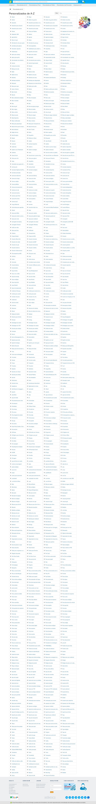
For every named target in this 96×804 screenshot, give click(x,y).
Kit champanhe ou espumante (69, 415)
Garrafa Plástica (32, 374)
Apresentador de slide (50, 57)
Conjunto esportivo (66, 265)
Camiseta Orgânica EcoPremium (19, 170)
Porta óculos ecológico (17, 579)
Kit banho (47, 403)
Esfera (46, 337)
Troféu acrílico (65, 758)
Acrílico (63, 28)
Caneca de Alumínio (16, 175)
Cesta (46, 230)
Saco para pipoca (32, 694)
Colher (13, 259)
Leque (13, 472)
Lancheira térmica (49, 461)
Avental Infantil (48, 63)
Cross (46, 299)
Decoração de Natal (66, 305)
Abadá (13, 17)
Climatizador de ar (49, 253)
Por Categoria (11, 787)
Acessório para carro (50, 22)
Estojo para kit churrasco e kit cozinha (20, 348)
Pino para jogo (48, 565)
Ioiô (63, 389)
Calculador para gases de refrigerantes (20, 164)
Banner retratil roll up (67, 80)
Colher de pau (32, 259)
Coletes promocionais (67, 256)
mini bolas (64, 510)
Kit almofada (31, 400)
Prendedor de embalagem (51, 642)
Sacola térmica (65, 692)
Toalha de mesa (49, 743)
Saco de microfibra (49, 674)
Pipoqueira (14, 567)
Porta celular (48, 593)
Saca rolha (31, 668)
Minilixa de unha (32, 513)
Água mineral (65, 37)
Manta (46, 490)
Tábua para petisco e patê (51, 726)
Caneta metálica (66, 195)
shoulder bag (14, 700)
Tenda (13, 738)
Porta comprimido (49, 596)
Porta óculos (65, 576)
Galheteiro (31, 369)
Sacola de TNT (32, 689)
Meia (30, 510)
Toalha (46, 741)
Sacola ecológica (15, 692)
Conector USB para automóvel (35, 265)
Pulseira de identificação (34, 651)
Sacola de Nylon (32, 683)
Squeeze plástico (66, 706)
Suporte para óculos (33, 712)
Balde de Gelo (32, 71)
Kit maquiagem (48, 441)
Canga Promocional (66, 201)
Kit (29, 397)
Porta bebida (14, 585)
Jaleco (30, 392)
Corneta (47, 294)
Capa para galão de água (34, 216)
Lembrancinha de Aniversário (35, 469)
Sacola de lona (15, 683)
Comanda (14, 262)
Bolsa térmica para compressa (18, 126)
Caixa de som (15, 155)
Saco (63, 668)
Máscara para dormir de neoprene (36, 504)
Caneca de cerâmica (50, 175)
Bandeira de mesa (33, 77)
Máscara (47, 498)
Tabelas (64, 720)
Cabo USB (64, 141)
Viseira (63, 769)
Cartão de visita (15, 227)
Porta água (64, 579)
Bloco (46, 95)
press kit (64, 642)
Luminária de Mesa (16, 481)
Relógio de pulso (49, 663)
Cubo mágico (31, 302)
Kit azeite (31, 403)
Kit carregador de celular (17, 415)
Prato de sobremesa (16, 642)
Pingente (30, 565)
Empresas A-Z (11, 785)
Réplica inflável (15, 660)
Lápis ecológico (15, 467)
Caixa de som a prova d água (35, 155)
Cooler (30, 268)
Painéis (13, 542)
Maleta (63, 487)
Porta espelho (48, 605)
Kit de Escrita (65, 423)
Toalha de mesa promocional (68, 743)
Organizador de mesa (33, 539)
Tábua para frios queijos (17, 726)
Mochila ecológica (66, 516)
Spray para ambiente (16, 703)
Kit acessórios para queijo (51, 397)
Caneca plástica (15, 184)
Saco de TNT (31, 677)
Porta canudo (48, 588)
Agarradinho (14, 37)
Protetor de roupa (16, 648)
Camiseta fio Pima (66, 170)
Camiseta (47, 167)
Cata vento (64, 227)
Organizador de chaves (17, 539)
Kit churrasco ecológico (50, 418)
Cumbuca (14, 305)
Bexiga (30, 92)
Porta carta (14, 591)
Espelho (30, 340)
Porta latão (47, 614)
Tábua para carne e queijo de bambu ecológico (72, 723)
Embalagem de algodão (67, 319)
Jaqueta (47, 392)
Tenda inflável (32, 738)
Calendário (31, 164)
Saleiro (13, 697)
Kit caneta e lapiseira (50, 412)
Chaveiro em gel (15, 244)
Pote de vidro (15, 637)
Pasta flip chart (48, 547)
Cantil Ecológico (65, 204)
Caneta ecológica (32, 193)
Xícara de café (32, 775)
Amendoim (64, 45)
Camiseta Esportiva (49, 170)
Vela (46, 764)
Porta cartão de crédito (17, 593)
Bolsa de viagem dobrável (51, 115)
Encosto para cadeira (33, 328)
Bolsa (63, 109)
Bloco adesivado (66, 95)
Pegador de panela (16, 553)
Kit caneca (14, 412)
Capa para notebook (33, 219)
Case (46, 227)
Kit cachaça (14, 409)
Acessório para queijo (33, 28)
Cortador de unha (32, 296)
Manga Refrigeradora (33, 490)
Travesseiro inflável (66, 755)
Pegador (64, 550)
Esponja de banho (49, 343)
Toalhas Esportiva (66, 749)
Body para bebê (65, 100)
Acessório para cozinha (67, 25)
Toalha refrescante (49, 749)
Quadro (64, 651)
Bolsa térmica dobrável (67, 123)
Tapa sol (64, 732)
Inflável (47, 389)
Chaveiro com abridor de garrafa (52, 239)
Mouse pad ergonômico (17, 530)
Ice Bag (64, 386)
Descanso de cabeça (33, 308)
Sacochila (14, 671)
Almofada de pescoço (33, 43)
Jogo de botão (15, 397)
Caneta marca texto (49, 195)
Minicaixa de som (15, 513)
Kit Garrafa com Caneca (34, 432)
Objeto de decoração (67, 533)
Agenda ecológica (49, 37)
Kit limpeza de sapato (67, 438)
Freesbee (14, 366)
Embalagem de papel (50, 322)
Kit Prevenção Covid (33, 449)
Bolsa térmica (48, 123)
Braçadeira (31, 135)
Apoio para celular (33, 54)
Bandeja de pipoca (16, 80)
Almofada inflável (66, 43)
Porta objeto (31, 619)
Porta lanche (14, 611)
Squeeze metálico (49, 706)
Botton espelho (48, 132)
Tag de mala (48, 729)
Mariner (64, 495)
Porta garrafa (65, 605)
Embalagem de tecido (67, 322)
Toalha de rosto (32, 746)
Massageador (48, 507)
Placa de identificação (16, 573)
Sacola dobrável (65, 689)
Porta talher (14, 631)
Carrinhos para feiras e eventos (52, 224)
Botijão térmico (15, 132)
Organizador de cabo (67, 536)
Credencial (14, 299)
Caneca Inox (65, 178)
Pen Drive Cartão (15, 556)
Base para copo (15, 86)
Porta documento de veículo (68, 602)
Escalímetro (65, 331)
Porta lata (14, 614)
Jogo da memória (66, 394)
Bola (30, 103)
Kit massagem (15, 443)
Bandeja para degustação (34, 80)
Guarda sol (47, 383)
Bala (46, 66)
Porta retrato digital (33, 625)
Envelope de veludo (33, 331)
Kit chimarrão (15, 418)
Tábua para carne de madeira (35, 723)
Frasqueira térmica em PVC (68, 363)
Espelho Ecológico (16, 343)
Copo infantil (48, 279)
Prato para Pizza (32, 642)
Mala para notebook (49, 487)
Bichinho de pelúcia (49, 92)
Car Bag (47, 219)
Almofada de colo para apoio (18, 43)
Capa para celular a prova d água (19, 216)
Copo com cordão (16, 273)
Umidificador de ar (16, 764)
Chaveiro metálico (33, 247)
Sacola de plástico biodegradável (36, 686)
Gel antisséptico (32, 377)
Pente (13, 559)
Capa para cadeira (33, 213)
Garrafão (64, 371)
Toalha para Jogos (66, 746)
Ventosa (64, 766)
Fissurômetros (32, 357)
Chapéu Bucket (15, 236)
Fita (46, 357)
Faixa (30, 351)
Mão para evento (32, 493)
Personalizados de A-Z (22, 5)
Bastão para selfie (33, 86)
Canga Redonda (15, 204)
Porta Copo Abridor (33, 599)
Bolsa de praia (15, 115)
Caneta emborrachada (50, 193)
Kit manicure (31, 441)
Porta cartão (65, 591)
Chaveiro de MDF (32, 242)
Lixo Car (64, 475)
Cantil (46, 204)
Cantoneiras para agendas (18, 207)
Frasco (13, 363)
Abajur (30, 17)
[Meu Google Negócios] (88, 796)
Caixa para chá (15, 158)
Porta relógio (65, 622)
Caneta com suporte (49, 190)
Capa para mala (15, 219)
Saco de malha (32, 674)
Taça (63, 715)
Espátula (64, 337)
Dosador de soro (49, 317)
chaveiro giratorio (66, 244)
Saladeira (64, 694)
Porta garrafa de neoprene (18, 608)
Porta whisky (48, 634)
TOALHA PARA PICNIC (17, 749)
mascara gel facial (66, 498)
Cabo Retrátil (48, 141)
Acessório (14, 22)
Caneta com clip (15, 190)
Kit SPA (13, 452)
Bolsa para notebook (66, 120)
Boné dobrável (15, 129)
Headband (64, 383)
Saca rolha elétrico (49, 668)
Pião (46, 562)
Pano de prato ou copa (17, 544)
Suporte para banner (50, 712)
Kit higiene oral (65, 432)
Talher (13, 732)
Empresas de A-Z (77, 5)
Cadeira (47, 144)
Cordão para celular (66, 291)
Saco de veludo (48, 677)
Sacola (63, 677)
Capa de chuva (65, 210)
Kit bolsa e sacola (49, 406)
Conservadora (15, 268)
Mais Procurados (12, 791)
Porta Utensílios (48, 631)
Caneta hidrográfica (66, 193)
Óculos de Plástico (33, 31)
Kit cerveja (31, 415)
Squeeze (30, 703)
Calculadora (48, 161)
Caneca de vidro (32, 178)
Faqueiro (64, 351)
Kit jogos (30, 438)
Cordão (64, 288)
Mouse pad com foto (66, 527)
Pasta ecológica (65, 544)
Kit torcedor (48, 455)
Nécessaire (64, 530)
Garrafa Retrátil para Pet (50, 374)
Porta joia (64, 608)
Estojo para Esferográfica (68, 345)
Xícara (13, 775)
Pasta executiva (15, 547)
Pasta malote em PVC (67, 547)
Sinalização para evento (50, 700)
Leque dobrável (32, 472)
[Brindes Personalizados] (84, 22)
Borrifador (64, 129)
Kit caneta (31, 412)
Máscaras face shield (67, 504)
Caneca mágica (15, 181)
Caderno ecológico (33, 149)
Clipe (63, 253)
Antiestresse (14, 51)
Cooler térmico (48, 268)
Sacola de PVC (48, 686)
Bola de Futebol (65, 103)
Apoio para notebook (50, 54)
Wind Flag (47, 772)
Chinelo (30, 250)
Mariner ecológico (16, 498)
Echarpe (13, 319)
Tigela (13, 741)
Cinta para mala (32, 253)
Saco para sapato (49, 694)
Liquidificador (48, 472)
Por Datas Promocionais (13, 793)
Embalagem (48, 319)
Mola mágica (31, 521)
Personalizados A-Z (13, 784)
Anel (63, 48)
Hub (46, 386)
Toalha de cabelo (15, 743)
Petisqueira (14, 562)
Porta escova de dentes (17, 605)
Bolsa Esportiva (15, 118)
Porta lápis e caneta (49, 611)
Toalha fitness (48, 746)
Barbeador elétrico (66, 83)
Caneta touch (15, 201)
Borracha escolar (49, 129)
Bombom (47, 126)
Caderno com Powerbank (17, 149)
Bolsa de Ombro (66, 112)
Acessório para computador (51, 25)
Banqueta (14, 83)
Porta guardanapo (33, 608)
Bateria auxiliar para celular (51, 89)
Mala (13, 484)
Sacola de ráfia (65, 686)
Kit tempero (14, 455)
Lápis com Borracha (49, 464)
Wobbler (64, 772)
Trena (13, 758)
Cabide (30, 141)
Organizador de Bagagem (51, 536)
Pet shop (30, 562)
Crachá (47, 296)
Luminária (47, 478)
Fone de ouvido (32, 360)
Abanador (47, 17)
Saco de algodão (32, 671)
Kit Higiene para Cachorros (18, 435)
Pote (63, 634)
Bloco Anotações (32, 97)
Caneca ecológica (49, 178)
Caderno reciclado (66, 149)
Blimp (30, 95)
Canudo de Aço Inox (33, 207)
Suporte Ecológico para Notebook (19, 712)
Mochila (64, 513)
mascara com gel (32, 501)
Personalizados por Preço (35, 5)
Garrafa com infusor (16, 371)
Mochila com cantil (16, 516)
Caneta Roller (65, 198)
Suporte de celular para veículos (36, 709)
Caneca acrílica (48, 172)
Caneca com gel (66, 172)
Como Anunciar (26, 785)
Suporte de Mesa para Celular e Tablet (71, 709)
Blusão (30, 100)
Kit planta (64, 446)
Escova (13, 334)
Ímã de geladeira (32, 45)
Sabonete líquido (15, 668)
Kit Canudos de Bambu (67, 412)
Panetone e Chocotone (67, 542)
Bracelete (64, 135)
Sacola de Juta (65, 680)
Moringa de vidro (49, 524)
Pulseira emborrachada (50, 651)
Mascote (13, 507)
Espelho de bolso (66, 340)
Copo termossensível (16, 288)
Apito (46, 51)
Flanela (13, 360)
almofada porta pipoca (17, 45)
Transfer (13, 755)
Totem (30, 752)
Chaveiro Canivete (33, 239)
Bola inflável (65, 106)
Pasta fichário (32, 547)
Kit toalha (31, 455)
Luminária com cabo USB (68, 478)
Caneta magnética (33, 195)
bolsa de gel (48, 112)
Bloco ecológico (65, 97)
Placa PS (47, 573)
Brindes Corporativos (40, 787)
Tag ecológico (65, 729)
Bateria (30, 89)
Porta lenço (64, 614)
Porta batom (65, 582)
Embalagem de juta (33, 322)
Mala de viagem (48, 484)
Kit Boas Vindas (32, 406)
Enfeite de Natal (65, 328)
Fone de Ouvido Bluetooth (51, 360)
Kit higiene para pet (33, 435)
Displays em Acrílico (49, 314)
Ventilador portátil (32, 766)
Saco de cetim (48, 671)
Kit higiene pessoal (49, 435)
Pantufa (30, 544)
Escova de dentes (66, 334)
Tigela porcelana (32, 741)
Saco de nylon (65, 674)
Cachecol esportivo (33, 144)
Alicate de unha (48, 40)
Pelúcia (30, 553)
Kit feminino (48, 429)
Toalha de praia (15, 746)
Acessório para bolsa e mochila (35, 22)
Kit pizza (47, 446)
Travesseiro (48, 755)
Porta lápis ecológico (66, 611)
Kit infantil (14, 438)
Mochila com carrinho (33, 516)
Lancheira (31, 461)
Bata (46, 86)
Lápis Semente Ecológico (51, 467)
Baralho (47, 83)
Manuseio (14, 493)
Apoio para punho (16, 57)
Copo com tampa (49, 273)
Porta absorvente (49, 579)
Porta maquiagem (66, 617)
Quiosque (47, 654)
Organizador (31, 536)
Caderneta (14, 146)
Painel (30, 542)
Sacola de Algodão (16, 680)
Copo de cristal (32, 276)
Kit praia (13, 449)
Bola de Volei (48, 106)
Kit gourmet (48, 432)
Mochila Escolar (15, 518)
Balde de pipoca (49, 71)
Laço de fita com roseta (17, 461)
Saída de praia (48, 666)
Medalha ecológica (16, 510)
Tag (29, 729)
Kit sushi (30, 452)
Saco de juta (14, 674)
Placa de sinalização (33, 573)
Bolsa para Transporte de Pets (35, 123)
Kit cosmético (48, 420)
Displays (30, 314)
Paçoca (64, 539)
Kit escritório (65, 426)
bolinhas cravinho (49, 109)
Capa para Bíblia (15, 213)
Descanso (14, 308)
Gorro (30, 380)
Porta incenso (48, 608)
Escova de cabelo (32, 334)
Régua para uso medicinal (68, 657)
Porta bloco (31, 585)
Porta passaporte (66, 619)
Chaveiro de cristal (16, 242)
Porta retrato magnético (67, 625)
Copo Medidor (32, 282)
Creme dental (32, 299)
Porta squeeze (32, 628)
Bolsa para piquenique (17, 123)
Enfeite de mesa (49, 328)
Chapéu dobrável (49, 236)
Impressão (31, 389)
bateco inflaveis (15, 89)
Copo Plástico (65, 282)
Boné (63, 126)
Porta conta (64, 596)
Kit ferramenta (65, 429)
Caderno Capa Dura (66, 146)
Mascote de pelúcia (33, 507)
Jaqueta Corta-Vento (66, 392)
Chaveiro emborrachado (67, 242)
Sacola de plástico (16, 686)
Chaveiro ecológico (49, 242)
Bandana (64, 74)
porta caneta (14, 588)
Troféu (46, 758)
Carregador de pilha (49, 221)
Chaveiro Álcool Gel (16, 239)
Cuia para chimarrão (66, 302)
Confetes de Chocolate (50, 265)
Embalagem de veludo (34, 325)
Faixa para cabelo (49, 351)
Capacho (47, 210)
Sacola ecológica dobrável (34, 692)
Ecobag (30, 319)
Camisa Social (32, 167)
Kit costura (64, 420)
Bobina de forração (49, 100)
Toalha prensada (32, 749)
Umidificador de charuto (34, 764)
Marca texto (48, 495)
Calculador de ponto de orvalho (69, 161)
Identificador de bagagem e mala (19, 389)
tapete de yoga (32, 735)
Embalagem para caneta (67, 325)
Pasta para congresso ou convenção (20, 550)
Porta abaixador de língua (34, 579)
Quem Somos (25, 784)
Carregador (64, 219)
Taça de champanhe (33, 717)
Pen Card (47, 553)
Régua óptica (15, 657)
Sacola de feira (48, 680)
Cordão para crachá (16, 294)
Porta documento (49, 602)
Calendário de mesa (49, 164)
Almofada (64, 40)
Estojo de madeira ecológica (51, 345)
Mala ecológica (32, 487)
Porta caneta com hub (33, 588)
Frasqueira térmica (49, 363)
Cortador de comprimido (67, 294)
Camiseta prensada (16, 172)
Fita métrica (65, 357)
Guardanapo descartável (34, 383)
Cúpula (13, 210)
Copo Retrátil (14, 285)
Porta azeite (48, 582)
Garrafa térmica (65, 374)
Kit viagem (14, 458)
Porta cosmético (15, 602)
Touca (46, 752)
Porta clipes (31, 596)
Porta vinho (14, 634)
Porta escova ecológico (34, 605)
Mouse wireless (32, 530)
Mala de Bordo (32, 484)
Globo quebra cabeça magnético (69, 377)
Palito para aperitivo (49, 542)
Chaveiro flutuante (49, 244)
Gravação (47, 380)
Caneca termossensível (17, 187)
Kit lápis (47, 438)
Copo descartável (49, 276)
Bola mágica (14, 109)
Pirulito (46, 567)
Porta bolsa (64, 585)
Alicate (30, 40)
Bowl (63, 132)
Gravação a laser (66, 380)
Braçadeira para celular (50, 135)
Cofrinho (13, 256)
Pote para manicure (49, 637)
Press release (15, 645)
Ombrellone (14, 536)
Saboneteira (65, 666)
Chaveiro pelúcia (49, 247)
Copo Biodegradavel (33, 270)
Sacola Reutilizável (49, 692)
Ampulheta (47, 48)
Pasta (46, 544)
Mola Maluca (48, 521)
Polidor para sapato (33, 576)
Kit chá (46, 415)
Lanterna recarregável (17, 464)
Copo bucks (48, 270)
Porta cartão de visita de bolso (35, 593)
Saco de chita (65, 671)
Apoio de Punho (65, 51)
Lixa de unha (65, 472)
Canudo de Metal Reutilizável (51, 207)
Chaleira (13, 233)
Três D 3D (64, 752)
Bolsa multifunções (16, 120)
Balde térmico (15, 74)
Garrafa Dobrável (49, 371)
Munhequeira (48, 530)
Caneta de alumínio (66, 190)
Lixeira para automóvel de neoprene (37, 475)
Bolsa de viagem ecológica (68, 115)
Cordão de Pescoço (16, 291)
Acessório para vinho (50, 28)
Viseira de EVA (15, 772)
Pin (63, 562)
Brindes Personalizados (41, 784)
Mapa (46, 493)
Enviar (52, 792)
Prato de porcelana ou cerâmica (52, 640)
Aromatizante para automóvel (35, 60)
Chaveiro (64, 236)
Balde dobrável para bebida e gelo (70, 71)
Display (63, 311)
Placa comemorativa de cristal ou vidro (54, 570)
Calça (13, 161)
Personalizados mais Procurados (64, 5)
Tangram (47, 732)
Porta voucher (32, 634)
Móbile (63, 481)
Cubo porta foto (48, 302)
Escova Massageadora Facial (18, 337)
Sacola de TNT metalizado (51, 689)
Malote (13, 490)
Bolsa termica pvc (32, 126)
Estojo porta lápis (32, 348)
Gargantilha (48, 369)
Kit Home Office (65, 435)
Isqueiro (13, 392)
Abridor (13, 20)
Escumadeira (31, 337)
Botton (30, 132)
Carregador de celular (33, 221)
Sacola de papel (49, 683)
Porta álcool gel (15, 582)
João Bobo (14, 394)
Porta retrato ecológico (50, 625)
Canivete (30, 204)
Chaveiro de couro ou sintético (69, 239)
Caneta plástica (32, 198)
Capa (30, 210)
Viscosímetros (48, 769)
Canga (30, 201)
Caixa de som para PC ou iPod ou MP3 (71, 155)
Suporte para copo (33, 715)
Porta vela (64, 631)
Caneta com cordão (33, 190)
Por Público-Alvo (12, 790)
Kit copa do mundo (66, 418)
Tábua (13, 723)
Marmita (30, 498)
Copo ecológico (15, 279)
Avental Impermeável (33, 63)
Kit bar (63, 403)
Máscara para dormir (16, 504)
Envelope (14, 331)
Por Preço (11, 788)
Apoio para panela (66, 54)
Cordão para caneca (50, 291)
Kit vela (63, 455)
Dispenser (47, 311)
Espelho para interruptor (34, 343)
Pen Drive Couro (32, 556)
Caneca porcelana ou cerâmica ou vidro (54, 184)
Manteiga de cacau (66, 490)
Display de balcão (16, 314)
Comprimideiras (15, 265)
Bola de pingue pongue (34, 106)
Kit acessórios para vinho (17, 400)
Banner (47, 80)
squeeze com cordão (50, 703)
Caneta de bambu (16, 193)
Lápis (30, 464)
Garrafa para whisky (16, 374)
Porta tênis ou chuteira (50, 628)
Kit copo (13, 420)
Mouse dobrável (15, 527)
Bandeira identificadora (50, 77)
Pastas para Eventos (33, 550)
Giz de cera (48, 377)
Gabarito (14, 369)
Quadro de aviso (15, 654)
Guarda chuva (15, 383)
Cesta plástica (65, 230)
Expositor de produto (67, 348)
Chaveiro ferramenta (33, 244)
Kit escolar (47, 426)
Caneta (47, 187)
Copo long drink (15, 282)
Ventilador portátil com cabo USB (52, 766)
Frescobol (31, 366)
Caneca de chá (65, 175)
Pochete (64, 573)
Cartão (63, 224)
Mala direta (14, 487)
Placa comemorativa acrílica (35, 570)
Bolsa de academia (33, 112)
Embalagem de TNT (16, 325)
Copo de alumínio (66, 273)
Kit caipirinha (65, 409)
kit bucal (64, 406)
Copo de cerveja (15, 276)
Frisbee (47, 366)
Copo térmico (65, 285)
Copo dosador (65, 276)
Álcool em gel (15, 40)
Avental (13, 63)
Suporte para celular (16, 715)
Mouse (63, 524)
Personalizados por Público (49, 5)
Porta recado (48, 622)
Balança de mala (15, 69)
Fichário (64, 354)
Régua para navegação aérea (52, 657)
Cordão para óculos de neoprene (36, 291)
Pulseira (13, 651)
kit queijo (47, 449)
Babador (30, 66)
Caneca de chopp (16, 178)
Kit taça (47, 452)
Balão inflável (48, 69)
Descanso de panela (66, 308)
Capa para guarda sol (50, 216)
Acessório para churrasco (34, 25)
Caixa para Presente (50, 158)
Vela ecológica (65, 764)
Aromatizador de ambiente (17, 60)
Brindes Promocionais (40, 785)
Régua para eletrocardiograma (35, 657)
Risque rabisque (15, 666)
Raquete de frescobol (33, 660)
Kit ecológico (31, 426)
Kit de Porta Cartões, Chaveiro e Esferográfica (22, 426)
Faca (13, 351)
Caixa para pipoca (33, 158)
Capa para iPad (65, 216)
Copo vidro (31, 288)
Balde (13, 71)
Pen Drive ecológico (66, 556)
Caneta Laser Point (16, 195)
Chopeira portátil (66, 250)
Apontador (31, 57)
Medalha (64, 507)
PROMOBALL (48, 645)
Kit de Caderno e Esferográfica (52, 423)
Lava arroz (14, 469)
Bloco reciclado (15, 100)
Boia (13, 103)
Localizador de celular (33, 478)
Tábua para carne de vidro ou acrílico (53, 723)
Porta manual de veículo (50, 617)
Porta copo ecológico (67, 599)
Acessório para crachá (17, 28)
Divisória (64, 314)
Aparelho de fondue (33, 51)
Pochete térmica (15, 576)
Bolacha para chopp (49, 103)
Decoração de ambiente (50, 305)
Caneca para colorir (49, 181)
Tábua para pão (32, 726)
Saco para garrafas (16, 694)
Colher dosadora (49, 259)
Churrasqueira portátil (16, 253)
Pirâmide (30, 567)
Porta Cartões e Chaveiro (34, 591)
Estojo (30, 345)
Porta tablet (64, 628)
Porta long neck (15, 617)
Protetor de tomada (33, 648)
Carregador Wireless (33, 224)
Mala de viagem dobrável (68, 484)
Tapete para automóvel (50, 735)
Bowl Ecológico (15, 135)
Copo (63, 268)
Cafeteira (14, 152)
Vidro (30, 769)
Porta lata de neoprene (34, 614)
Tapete (13, 735)
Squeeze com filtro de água (68, 703)
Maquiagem (65, 493)
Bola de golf (14, 106)
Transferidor (31, 755)
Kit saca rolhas (65, 449)
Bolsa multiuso (32, 120)
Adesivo (30, 34)
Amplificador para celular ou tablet (36, 48)
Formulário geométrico (67, 360)
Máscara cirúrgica (16, 501)
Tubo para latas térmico (67, 761)
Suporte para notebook (50, 715)
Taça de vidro (15, 720)
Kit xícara (64, 458)
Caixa (30, 152)
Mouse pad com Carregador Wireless (53, 527)
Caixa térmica (65, 158)
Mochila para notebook (34, 518)
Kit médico (14, 441)
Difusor (13, 311)
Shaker (63, 697)
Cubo (63, 299)
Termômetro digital (66, 738)
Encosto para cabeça (16, 328)
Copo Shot (47, 285)
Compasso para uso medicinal (69, 262)
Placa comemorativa (16, 570)
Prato (30, 640)
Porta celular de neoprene (68, 593)
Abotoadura (64, 17)
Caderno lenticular (49, 149)
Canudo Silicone (66, 207)
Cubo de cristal (15, 302)
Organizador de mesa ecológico (52, 539)
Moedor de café (15, 521)
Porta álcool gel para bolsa (34, 582)
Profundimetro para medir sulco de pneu (38, 645)
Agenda (30, 37)
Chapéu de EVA (32, 236)
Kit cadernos (31, 409)
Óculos (13, 31)
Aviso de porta (65, 63)
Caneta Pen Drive (16, 198)
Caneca (30, 172)
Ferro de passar (49, 354)
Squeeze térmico (15, 709)
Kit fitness (14, 432)
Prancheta (14, 640)
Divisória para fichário (16, 317)
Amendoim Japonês (16, 48)
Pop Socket (47, 576)
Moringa (30, 524)
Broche (63, 138)
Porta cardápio (65, 588)
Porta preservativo (16, 622)
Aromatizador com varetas (68, 57)
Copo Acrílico (15, 270)
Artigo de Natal (48, 60)
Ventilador (14, 766)
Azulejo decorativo (16, 66)
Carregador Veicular (16, 224)
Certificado (31, 230)
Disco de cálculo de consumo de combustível (39, 311)
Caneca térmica (65, 184)
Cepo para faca (15, 230)
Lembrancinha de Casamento (52, 469)
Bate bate (64, 86)
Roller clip (31, 666)
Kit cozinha (14, 423)
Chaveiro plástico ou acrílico (68, 247)
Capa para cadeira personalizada (52, 213)
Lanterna (64, 461)
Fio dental (14, 357)
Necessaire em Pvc (49, 533)
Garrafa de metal (32, 371)
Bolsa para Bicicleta (49, 120)
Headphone (14, 386)
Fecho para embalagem (17, 354)
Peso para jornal (32, 559)
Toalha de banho (66, 741)
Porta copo (14, 599)
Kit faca (30, 429)
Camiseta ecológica (33, 170)
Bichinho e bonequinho (67, 92)
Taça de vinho (32, 720)
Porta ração (31, 622)
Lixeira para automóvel (17, 475)
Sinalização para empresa (34, 700)
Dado (30, 305)
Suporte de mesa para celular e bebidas (54, 709)
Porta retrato (14, 625)
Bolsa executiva (32, 118)
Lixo (46, 475)
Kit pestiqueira (65, 443)
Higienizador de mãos (33, 386)
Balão (30, 69)
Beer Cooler (14, 92)
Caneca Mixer (32, 181)
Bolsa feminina (48, 118)
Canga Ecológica (49, 201)
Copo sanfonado (32, 285)
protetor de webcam (49, 648)
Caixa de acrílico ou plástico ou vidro (53, 152)
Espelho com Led (49, 340)
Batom (63, 89)
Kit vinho (30, 458)
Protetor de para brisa (67, 645)
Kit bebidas (14, 406)
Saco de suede (15, 677)
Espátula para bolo (16, 340)
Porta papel (48, 619)
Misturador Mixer (49, 513)
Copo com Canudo (66, 270)
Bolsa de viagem (32, 115)
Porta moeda (14, 619)
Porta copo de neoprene (50, 599)
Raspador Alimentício (50, 660)
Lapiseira (31, 467)
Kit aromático (65, 400)
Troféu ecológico (32, 761)
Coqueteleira (48, 288)
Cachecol (14, 144)
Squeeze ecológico (33, 706)
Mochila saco (48, 518)
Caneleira (31, 187)
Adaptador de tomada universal (69, 31)
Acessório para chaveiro (17, 25)
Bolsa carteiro (15, 112)
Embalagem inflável (49, 325)
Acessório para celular (67, 22)
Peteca (63, 559)
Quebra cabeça (32, 654)
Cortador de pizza (16, 296)
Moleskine (64, 521)
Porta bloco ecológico (50, 585)
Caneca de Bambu (33, 175)
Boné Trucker (32, 129)
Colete (46, 256)
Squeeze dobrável (16, 706)
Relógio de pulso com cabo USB (69, 663)
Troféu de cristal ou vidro (17, 761)
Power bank (65, 637)
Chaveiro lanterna (16, 247)
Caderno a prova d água (50, 146)
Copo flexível (31, 279)
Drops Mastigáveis (66, 317)
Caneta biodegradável (67, 187)
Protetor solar (65, 648)
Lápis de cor (65, 464)
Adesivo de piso (48, 34)
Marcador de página (16, 495)
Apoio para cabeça (16, 54)
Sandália (30, 697)
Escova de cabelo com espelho (52, 334)
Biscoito (13, 95)
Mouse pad (31, 527)
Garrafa (64, 369)
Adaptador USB (15, 34)
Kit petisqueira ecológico (17, 446)
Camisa (64, 164)
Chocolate (47, 250)
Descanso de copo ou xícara (51, 308)
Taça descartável (66, 717)
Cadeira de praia (66, 144)
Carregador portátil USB (67, 221)
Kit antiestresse (48, 400)
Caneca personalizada (67, 181)
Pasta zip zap (48, 550)
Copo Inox (64, 279)
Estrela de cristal (49, 348)
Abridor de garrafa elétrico (51, 20)
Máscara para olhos (49, 504)
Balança (64, 66)
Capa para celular (66, 213)
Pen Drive (64, 553)
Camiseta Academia (66, 167)
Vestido (13, 769)
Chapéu (47, 233)
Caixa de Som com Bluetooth (51, 155)
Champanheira (32, 233)
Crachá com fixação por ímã (68, 296)
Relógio (64, 660)
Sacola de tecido (15, 689)
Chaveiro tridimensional (17, 250)
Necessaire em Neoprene (34, 533)
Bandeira (14, 77)
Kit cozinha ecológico (33, 423)
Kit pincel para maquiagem (34, 446)
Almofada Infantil (49, 43)
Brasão (13, 138)
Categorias (11, 5)
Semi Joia (47, 697)
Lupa (30, 481)
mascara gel (65, 501)
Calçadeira (31, 161)
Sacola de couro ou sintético (35, 680)
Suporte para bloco (66, 712)
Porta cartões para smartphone (52, 591)
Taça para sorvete (49, 720)
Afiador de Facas (66, 34)
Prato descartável (66, 640)
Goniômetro (14, 380)
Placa (63, 567)
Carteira (30, 227)
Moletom (14, 524)
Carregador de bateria (17, 221)
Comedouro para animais (34, 262)
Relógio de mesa (15, 663)
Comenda (47, 262)
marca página (32, 495)
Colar (30, 256)
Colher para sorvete (66, 259)
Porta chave (14, 596)
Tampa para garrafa (33, 732)
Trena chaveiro (32, 758)
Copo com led (32, 273)
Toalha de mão (32, 743)
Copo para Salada (49, 282)
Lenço (63, 469)
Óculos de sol (48, 31)
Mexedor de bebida (49, 510)
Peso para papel (49, 559)
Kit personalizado (49, 443)
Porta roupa (14, 628)
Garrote (13, 377)
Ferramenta (31, 354)
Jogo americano (49, 394)
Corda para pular (32, 294)
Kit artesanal (14, 403)
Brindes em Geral (32, 138)
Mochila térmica (65, 518)
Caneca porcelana (33, 184)
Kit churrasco (31, 418)
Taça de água (15, 717)
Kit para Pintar (32, 443)
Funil (63, 366)
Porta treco (31, 631)
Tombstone (14, 752)
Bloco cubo (47, 97)
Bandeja (64, 77)
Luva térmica (48, 481)
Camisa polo (14, 167)
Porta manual (32, 617)
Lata (63, 467)
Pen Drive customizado (50, 556)
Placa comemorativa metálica (68, 570)
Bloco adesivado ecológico (17, 97)
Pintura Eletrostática (66, 565)
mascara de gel (48, 501)
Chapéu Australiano (66, 233)
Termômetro (48, 738)
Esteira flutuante (15, 345)
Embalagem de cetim (16, 322)
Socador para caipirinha (67, 700)
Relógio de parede (33, 663)
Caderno (30, 146)
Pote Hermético (32, 637)
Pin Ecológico (15, 565)
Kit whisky (47, 458)
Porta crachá (31, 602)
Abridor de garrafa (33, 20)
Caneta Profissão (49, 198)
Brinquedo (47, 138)
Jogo (30, 394)
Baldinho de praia (32, 74)
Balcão (63, 69)
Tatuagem (64, 735)
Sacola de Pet (65, 683)
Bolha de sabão (32, 109)
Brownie (13, 141)
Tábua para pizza (66, 726)
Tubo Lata (47, 761)
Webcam (30, 772)
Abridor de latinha (66, 20)
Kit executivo (14, 429)
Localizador (14, 478)
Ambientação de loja (49, 45)
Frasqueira (31, 363)
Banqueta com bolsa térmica (35, 83)
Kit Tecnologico (65, 452)
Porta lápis (31, 611)
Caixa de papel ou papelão (68, 152)
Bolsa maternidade (66, 118)
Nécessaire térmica (16, 533)
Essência (64, 343)
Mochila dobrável (49, 516)
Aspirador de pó (65, 60)
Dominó (30, 317)
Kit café (47, 409)
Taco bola (14, 729)
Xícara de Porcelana (49, 775)
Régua (63, 654)
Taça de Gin (48, 717)
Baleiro (46, 74)
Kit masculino (65, 441)
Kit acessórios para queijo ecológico (70, 397)
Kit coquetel (31, 420)
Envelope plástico (49, 331)
